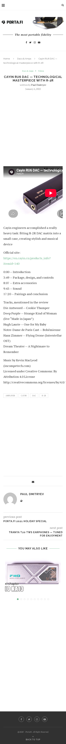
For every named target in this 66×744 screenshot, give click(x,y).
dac (34, 395)
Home (6, 58)
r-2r (44, 395)
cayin (24, 395)
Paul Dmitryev (38, 84)
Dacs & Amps (24, 58)
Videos (41, 71)
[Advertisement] (33, 128)
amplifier (10, 395)
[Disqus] (33, 652)
